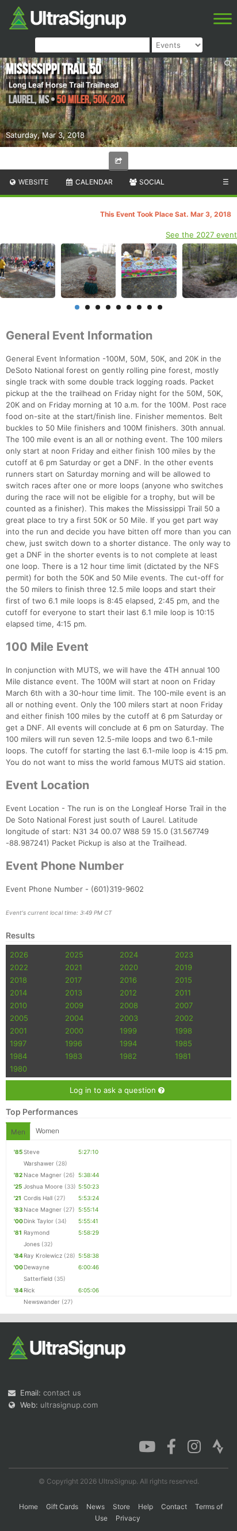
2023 (184, 954)
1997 (18, 1043)
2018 (18, 980)
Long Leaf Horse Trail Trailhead (63, 84)
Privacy (128, 1518)
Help (145, 1506)
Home (28, 1506)
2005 (19, 1018)
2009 (74, 1005)
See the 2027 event (201, 234)
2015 (183, 980)
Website (32, 182)
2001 (18, 1030)
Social (151, 182)
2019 (183, 967)
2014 (18, 992)
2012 (128, 992)
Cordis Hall (38, 1197)
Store (121, 1506)
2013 (73, 992)
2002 (184, 1018)
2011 (183, 992)
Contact (174, 1506)
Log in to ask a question (114, 1090)
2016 (128, 980)
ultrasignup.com (69, 1404)
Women (47, 1130)
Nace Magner (43, 1174)
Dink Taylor (38, 1220)
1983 (73, 1056)
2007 (184, 1005)
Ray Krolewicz (43, 1255)
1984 (18, 1056)
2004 (74, 1018)
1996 (73, 1043)
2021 (73, 967)
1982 (128, 1056)
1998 (183, 1030)
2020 (129, 967)
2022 (19, 967)
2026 (19, 954)
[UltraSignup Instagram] (194, 1445)
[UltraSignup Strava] (218, 1445)
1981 (183, 1056)
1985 (183, 1043)
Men (18, 1131)
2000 (74, 1030)
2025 (74, 954)
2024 (129, 954)
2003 (129, 1018)
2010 (18, 1005)
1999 (128, 1030)
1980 (18, 1068)
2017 (73, 980)
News (95, 1506)
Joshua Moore (43, 1186)
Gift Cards (62, 1506)
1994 (128, 1043)
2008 (129, 1005)
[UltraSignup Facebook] (171, 1445)
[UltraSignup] (67, 16)
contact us (62, 1392)
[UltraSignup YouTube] (147, 1445)
